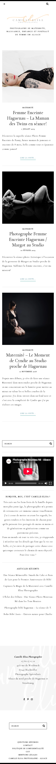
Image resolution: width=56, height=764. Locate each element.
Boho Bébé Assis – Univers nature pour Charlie (28, 614)
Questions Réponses (28, 742)
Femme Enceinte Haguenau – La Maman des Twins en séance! (28, 118)
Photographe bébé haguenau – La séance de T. (28, 607)
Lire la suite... (28, 158)
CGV (28, 752)
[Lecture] (5, 483)
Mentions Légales (28, 755)
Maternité (28, 108)
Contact (28, 745)
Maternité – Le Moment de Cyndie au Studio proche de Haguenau (28, 360)
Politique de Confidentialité (28, 748)
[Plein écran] (50, 483)
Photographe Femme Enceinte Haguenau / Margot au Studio (28, 239)
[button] (4, 4)
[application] (28, 471)
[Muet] (46, 483)
